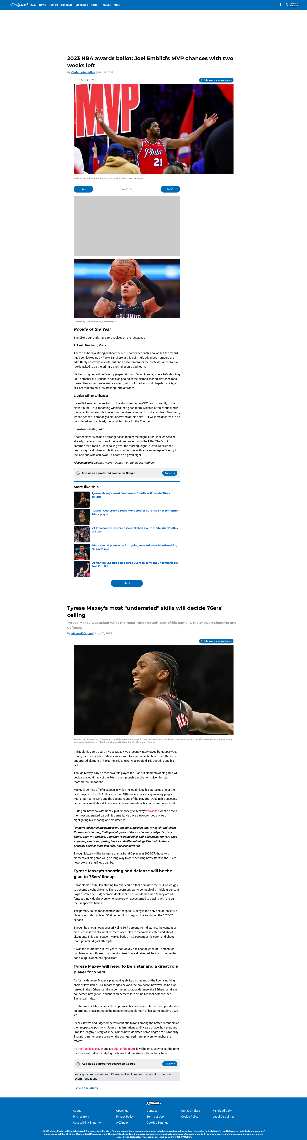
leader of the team (123, 1048)
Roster (94, 4)
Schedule (66, 4)
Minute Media (56, 1131)
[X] (287, 4)
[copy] (93, 80)
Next (170, 189)
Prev (83, 189)
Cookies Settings (157, 1122)
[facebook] (280, 4)
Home (77, 1088)
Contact (152, 1110)
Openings (122, 1110)
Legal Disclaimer (223, 1116)
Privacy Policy (125, 1116)
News (42, 4)
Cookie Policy (189, 1116)
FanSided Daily (222, 1110)
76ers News (91, 1088)
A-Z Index (122, 1122)
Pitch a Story (81, 1116)
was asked (152, 811)
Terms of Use (155, 1116)
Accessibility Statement (88, 1122)
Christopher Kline (83, 72)
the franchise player (90, 1048)
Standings (82, 4)
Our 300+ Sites (190, 1110)
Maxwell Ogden (82, 633)
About (77, 1110)
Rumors (53, 4)
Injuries (106, 4)
